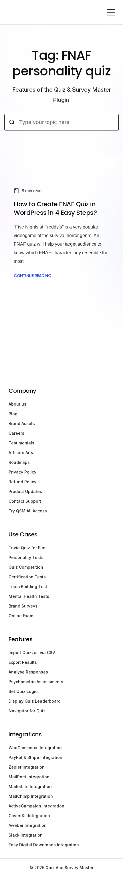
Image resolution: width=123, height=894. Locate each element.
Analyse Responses (28, 672)
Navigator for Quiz (27, 710)
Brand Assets (22, 423)
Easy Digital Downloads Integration (44, 844)
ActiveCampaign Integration (36, 805)
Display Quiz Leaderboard (35, 701)
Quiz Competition (26, 567)
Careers (16, 433)
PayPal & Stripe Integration (35, 757)
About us (17, 404)
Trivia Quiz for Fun (27, 547)
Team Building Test (28, 586)
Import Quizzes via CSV (32, 652)
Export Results (23, 662)
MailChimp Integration (31, 796)
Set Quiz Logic (23, 691)
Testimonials (21, 442)
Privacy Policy (22, 472)
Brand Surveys (23, 606)
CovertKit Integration (29, 815)
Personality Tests (26, 557)
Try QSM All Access (28, 510)
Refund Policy (22, 481)
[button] (110, 12)
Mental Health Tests (29, 596)
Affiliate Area (22, 452)
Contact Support (25, 501)
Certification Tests (27, 576)
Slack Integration (26, 835)
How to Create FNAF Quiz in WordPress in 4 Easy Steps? (55, 208)
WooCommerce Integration (35, 747)
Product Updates (25, 491)
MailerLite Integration (30, 786)
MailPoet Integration (29, 776)
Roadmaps (19, 462)
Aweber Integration (28, 825)
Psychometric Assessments (36, 681)
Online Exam (21, 615)
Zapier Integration (27, 767)
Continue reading (32, 275)
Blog (13, 413)
